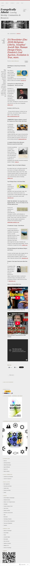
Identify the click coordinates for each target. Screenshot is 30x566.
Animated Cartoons (7, 499)
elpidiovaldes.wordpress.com (13, 222)
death (2, 76)
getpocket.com (10, 197)
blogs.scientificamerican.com (13, 116)
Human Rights (6, 532)
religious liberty (3, 93)
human (2, 86)
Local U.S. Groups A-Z (7, 478)
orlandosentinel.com (22, 139)
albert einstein (3, 71)
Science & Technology (7, 547)
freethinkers (4, 84)
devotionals (4, 77)
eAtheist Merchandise (7, 464)
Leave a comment (26, 62)
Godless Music (6, 488)
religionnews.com (12, 281)
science (2, 94)
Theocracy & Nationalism (8, 523)
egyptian (4, 81)
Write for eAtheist (6, 471)
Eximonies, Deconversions (8, 512)
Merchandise (6, 539)
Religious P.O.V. (6, 545)
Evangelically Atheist (8, 11)
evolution (4, 83)
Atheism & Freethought (7, 530)
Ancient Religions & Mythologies (9, 497)
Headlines (17, 61)
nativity (3, 89)
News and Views (6, 541)
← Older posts (11, 375)
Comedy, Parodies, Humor (8, 506)
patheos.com (10, 104)
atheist (3, 73)
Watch (2, 5)
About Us (5, 460)
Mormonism (6, 516)
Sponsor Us (6, 469)
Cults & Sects (6, 508)
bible (5, 73)
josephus (4, 87)
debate (4, 76)
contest (4, 74)
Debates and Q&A (7, 510)
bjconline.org (23, 80)
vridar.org (17, 162)
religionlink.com (25, 258)
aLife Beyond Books (7, 462)
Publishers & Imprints (7, 543)
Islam (4, 514)
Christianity (5, 504)
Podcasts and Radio (7, 490)
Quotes (5, 492)
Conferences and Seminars (8, 476)
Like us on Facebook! (8, 382)
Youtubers (5, 525)
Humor (5, 534)
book (2, 74)
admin (13, 61)
